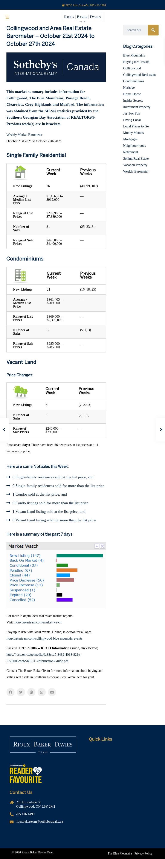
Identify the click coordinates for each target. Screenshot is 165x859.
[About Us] (122, 756)
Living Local (132, 120)
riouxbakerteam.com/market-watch (37, 622)
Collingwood (132, 68)
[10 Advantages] (122, 776)
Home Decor (132, 94)
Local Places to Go (136, 126)
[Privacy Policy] (143, 853)
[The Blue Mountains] (120, 853)
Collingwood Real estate (139, 75)
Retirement (130, 152)
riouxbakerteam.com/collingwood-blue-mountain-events (44, 638)
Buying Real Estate (136, 62)
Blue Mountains (134, 55)
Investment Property (136, 107)
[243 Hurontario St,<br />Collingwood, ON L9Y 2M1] (43, 806)
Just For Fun (131, 113)
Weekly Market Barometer (24, 134)
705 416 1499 (98, 5)
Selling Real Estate (136, 158)
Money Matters (133, 133)
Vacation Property (135, 165)
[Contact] (122, 782)
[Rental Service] (122, 763)
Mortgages (130, 139)
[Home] (122, 750)
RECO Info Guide (76, 5)
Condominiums (133, 81)
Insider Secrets (133, 100)
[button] (10, 692)
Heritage (129, 87)
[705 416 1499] (43, 815)
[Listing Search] (122, 769)
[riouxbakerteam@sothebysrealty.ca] (43, 823)
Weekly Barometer (135, 171)
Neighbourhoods (134, 145)
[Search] (153, 30)
